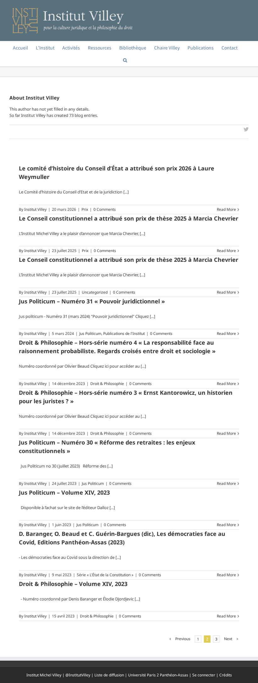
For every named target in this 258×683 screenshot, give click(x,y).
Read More (226, 209)
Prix (84, 209)
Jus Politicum (90, 333)
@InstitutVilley (77, 675)
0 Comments (104, 209)
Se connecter (203, 675)
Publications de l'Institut (124, 333)
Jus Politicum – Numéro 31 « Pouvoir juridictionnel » (92, 301)
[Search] (125, 60)
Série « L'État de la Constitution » (105, 574)
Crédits (225, 675)
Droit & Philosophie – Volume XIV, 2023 (73, 584)
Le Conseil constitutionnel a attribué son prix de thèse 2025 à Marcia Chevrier (128, 218)
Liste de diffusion (109, 675)
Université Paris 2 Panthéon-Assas (158, 675)
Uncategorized (95, 292)
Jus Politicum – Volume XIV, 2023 (64, 492)
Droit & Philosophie (107, 383)
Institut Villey (35, 209)
